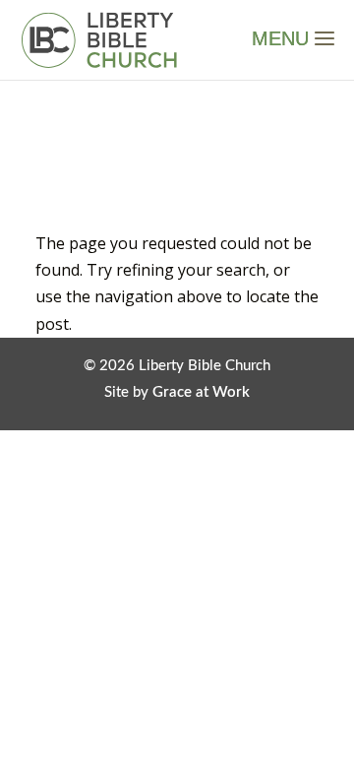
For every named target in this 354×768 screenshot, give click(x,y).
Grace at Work (201, 392)
